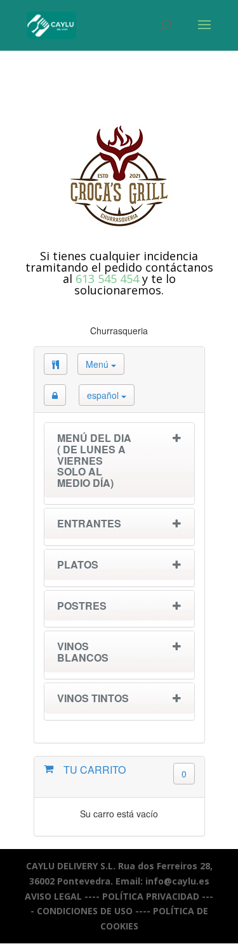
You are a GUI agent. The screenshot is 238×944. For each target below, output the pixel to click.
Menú (98, 364)
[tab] (119, 463)
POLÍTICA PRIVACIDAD (150, 896)
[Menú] (55, 364)
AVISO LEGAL (53, 896)
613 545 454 (107, 278)
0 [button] (184, 773)
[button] (55, 395)
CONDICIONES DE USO (85, 911)
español (104, 395)
